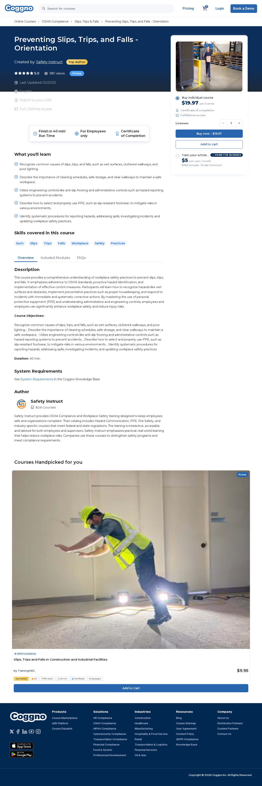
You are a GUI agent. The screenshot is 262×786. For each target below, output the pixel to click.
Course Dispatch (62, 728)
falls (61, 243)
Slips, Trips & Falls (87, 21)
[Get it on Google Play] (30, 754)
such (20, 243)
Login (220, 8)
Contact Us (224, 734)
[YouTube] (31, 731)
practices (118, 243)
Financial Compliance (106, 744)
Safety (99, 243)
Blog (179, 718)
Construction (143, 718)
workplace (80, 243)
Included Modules (55, 258)
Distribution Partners (230, 723)
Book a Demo (243, 8)
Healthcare (141, 723)
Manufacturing (144, 728)
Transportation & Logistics (151, 744)
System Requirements (37, 379)
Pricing (188, 8)
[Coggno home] (19, 8)
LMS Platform (60, 723)
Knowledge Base (186, 744)
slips (33, 243)
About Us (223, 718)
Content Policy (185, 734)
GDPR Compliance (187, 739)
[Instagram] (38, 731)
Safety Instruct (49, 62)
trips (48, 243)
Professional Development (109, 755)
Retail (138, 739)
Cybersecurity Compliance (109, 734)
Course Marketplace (64, 718)
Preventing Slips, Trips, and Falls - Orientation (137, 21)
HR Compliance (102, 718)
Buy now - (209, 133)
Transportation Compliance (110, 739)
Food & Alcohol (102, 750)
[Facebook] (17, 731)
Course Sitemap (186, 723)
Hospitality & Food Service (151, 734)
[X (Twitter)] (12, 731)
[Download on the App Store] (30, 745)
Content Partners (227, 728)
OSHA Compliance (55, 21)
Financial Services (146, 750)
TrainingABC (26, 670)
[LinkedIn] (24, 731)
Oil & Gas (140, 755)
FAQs (81, 258)
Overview (26, 258)
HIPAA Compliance (104, 728)
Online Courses (25, 21)
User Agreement (186, 728)
